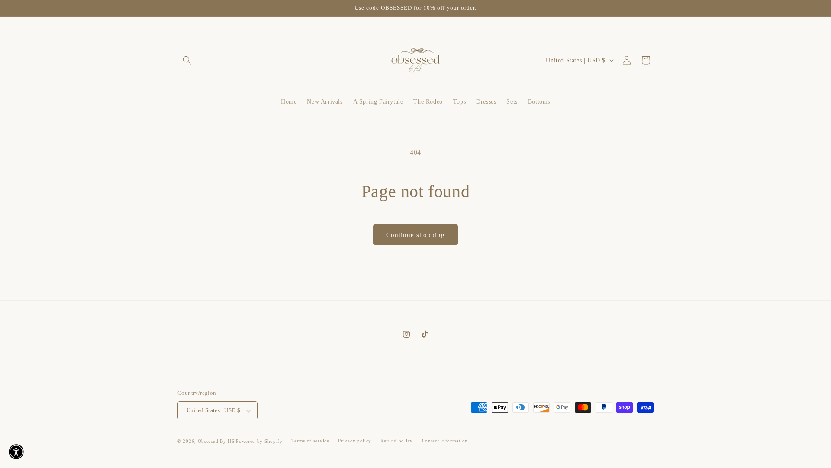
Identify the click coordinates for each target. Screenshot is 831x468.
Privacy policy (354, 440)
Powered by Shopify (259, 441)
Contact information (445, 440)
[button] (186, 60)
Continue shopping (415, 234)
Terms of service (310, 440)
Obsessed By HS (216, 441)
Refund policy (396, 440)
